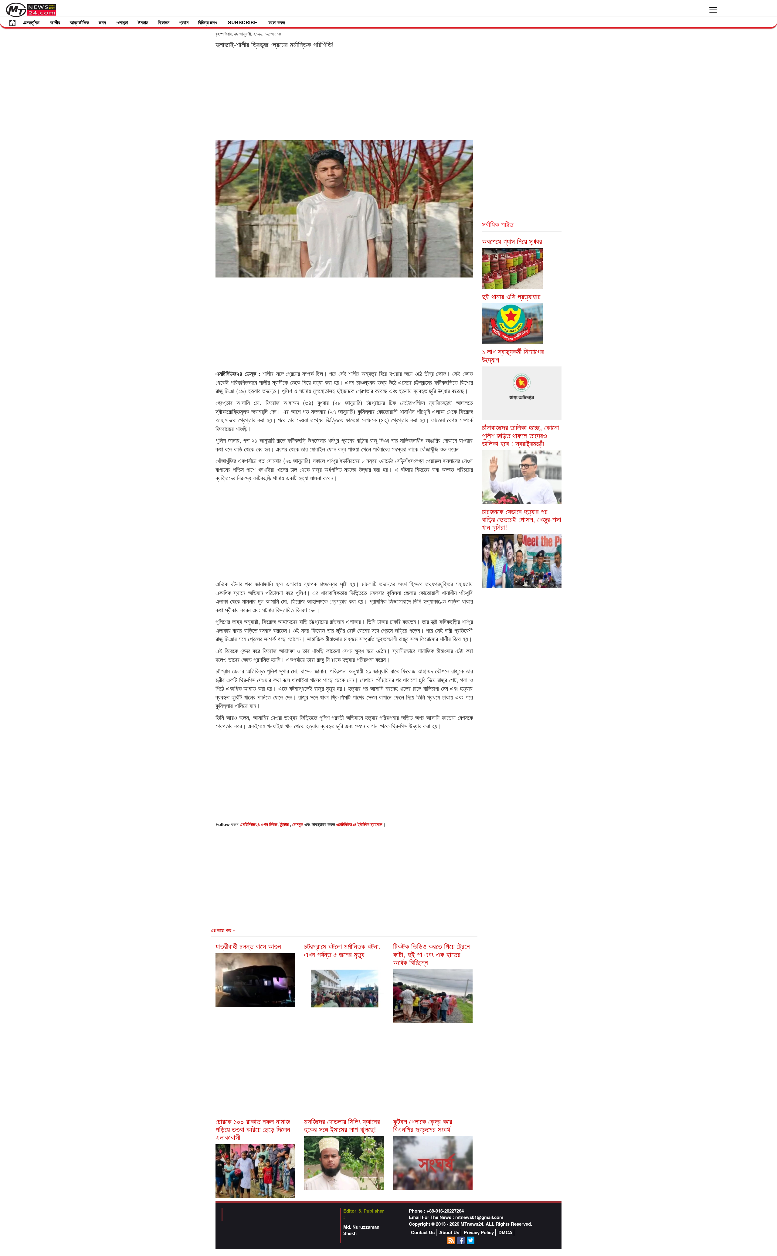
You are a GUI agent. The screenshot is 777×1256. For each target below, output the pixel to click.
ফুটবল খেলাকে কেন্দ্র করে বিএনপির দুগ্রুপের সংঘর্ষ (422, 1125)
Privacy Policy (479, 1232)
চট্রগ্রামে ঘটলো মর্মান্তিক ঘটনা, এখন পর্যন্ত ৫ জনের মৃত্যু (342, 950)
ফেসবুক (298, 824)
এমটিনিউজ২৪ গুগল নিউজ (258, 824)
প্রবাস (183, 22)
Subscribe (242, 22)
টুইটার (285, 824)
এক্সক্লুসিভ (31, 22)
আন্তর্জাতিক (79, 22)
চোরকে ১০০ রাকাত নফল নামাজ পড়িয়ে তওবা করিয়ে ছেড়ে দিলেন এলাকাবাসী (252, 1129)
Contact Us (423, 1232)
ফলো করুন (276, 22)
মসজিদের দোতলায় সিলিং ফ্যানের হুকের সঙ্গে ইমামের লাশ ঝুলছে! (342, 1125)
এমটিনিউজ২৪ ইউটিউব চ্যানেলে (359, 824)
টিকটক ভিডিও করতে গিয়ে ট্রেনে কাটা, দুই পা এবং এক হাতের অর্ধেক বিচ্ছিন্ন (431, 954)
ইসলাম (143, 22)
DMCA (505, 1232)
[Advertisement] (344, 94)
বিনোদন (163, 22)
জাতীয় (55, 22)
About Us (449, 1232)
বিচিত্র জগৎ (207, 22)
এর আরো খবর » (223, 930)
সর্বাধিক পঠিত (497, 224)
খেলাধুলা (122, 22)
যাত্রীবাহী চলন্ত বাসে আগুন (248, 946)
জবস (102, 22)
